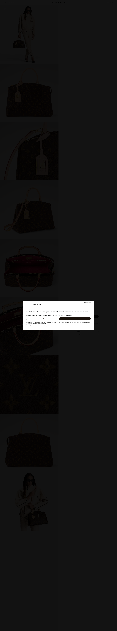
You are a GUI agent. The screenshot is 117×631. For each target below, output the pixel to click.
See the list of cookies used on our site (33, 324)
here (46, 325)
